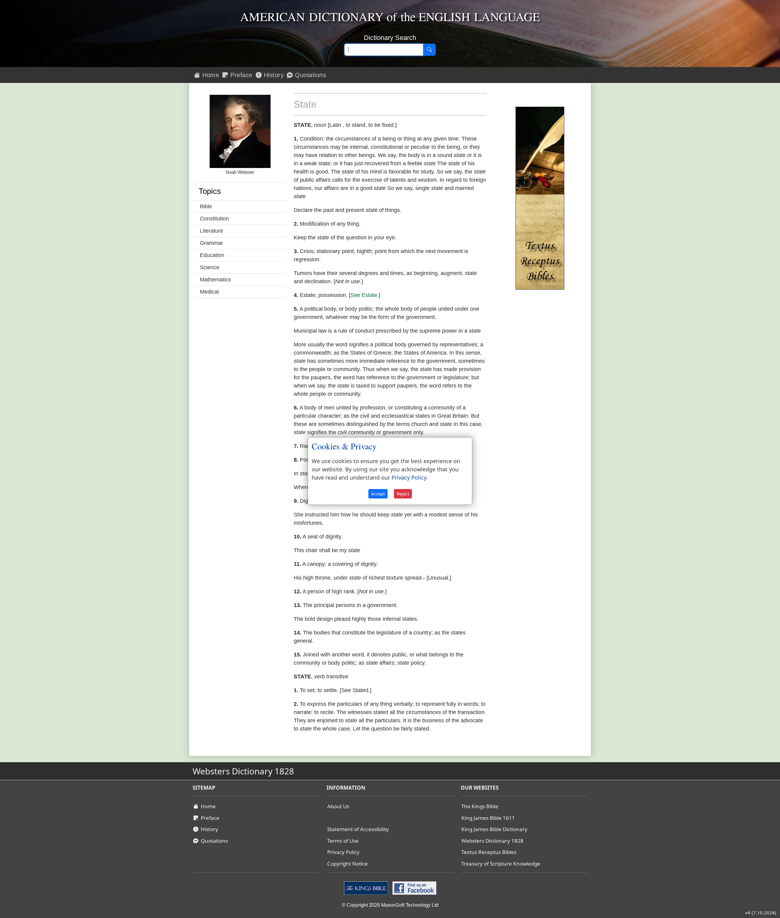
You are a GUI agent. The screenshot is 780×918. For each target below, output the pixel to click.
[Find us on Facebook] (413, 888)
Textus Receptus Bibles (488, 851)
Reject (403, 494)
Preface (241, 75)
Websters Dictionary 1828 (492, 840)
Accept (378, 494)
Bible (206, 206)
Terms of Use (343, 840)
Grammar (211, 243)
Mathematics (215, 280)
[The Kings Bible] (366, 888)
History (273, 75)
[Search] (429, 50)
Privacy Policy (343, 851)
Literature (211, 231)
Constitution (214, 219)
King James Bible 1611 (488, 817)
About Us (338, 806)
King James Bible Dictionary (494, 829)
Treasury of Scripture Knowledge (500, 863)
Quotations (309, 75)
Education (212, 255)
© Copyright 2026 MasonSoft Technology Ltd (390, 905)
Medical (209, 292)
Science (209, 267)
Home (209, 75)
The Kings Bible (479, 806)
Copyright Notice (347, 863)
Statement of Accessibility (358, 829)
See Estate (363, 295)
